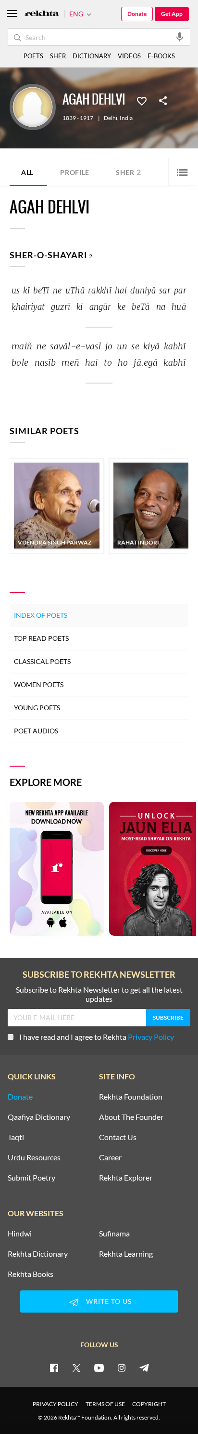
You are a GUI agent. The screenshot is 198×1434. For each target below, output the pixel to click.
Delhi (110, 118)
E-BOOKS (161, 56)
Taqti (16, 1137)
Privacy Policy (151, 1036)
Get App (172, 13)
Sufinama (114, 1233)
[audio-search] (179, 36)
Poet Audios (36, 731)
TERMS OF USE (105, 1403)
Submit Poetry (31, 1178)
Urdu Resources (34, 1157)
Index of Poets (40, 615)
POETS (33, 56)
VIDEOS (129, 56)
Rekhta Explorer (125, 1178)
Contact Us (117, 1137)
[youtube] (99, 1367)
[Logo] (42, 14)
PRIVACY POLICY (55, 1403)
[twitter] (76, 1367)
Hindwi (20, 1233)
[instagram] (121, 1367)
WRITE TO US (109, 1301)
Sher (128, 171)
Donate (137, 13)
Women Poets (38, 684)
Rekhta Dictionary (38, 1254)
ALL (27, 172)
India (126, 118)
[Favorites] (141, 100)
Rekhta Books (30, 1274)
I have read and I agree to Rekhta (96, 1036)
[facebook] (54, 1367)
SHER (58, 56)
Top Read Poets (41, 638)
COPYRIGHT (149, 1403)
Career (110, 1157)
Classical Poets (42, 661)
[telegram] (144, 1367)
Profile (74, 172)
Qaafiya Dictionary (39, 1117)
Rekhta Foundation (130, 1097)
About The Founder (131, 1117)
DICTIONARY (92, 56)
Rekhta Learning (126, 1254)
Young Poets (37, 708)
